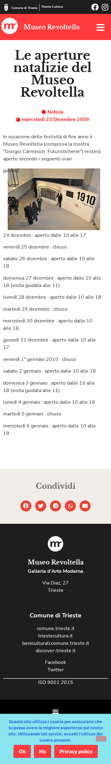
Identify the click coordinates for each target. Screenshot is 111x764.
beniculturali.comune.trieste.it (55, 643)
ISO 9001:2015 (55, 682)
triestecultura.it (55, 636)
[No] (101, 739)
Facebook (55, 662)
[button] (25, 505)
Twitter (55, 669)
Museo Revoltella (52, 27)
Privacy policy (76, 751)
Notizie (55, 112)
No (42, 751)
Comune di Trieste (24, 8)
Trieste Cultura (52, 7)
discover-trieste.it (56, 650)
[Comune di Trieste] (6, 7)
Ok (22, 751)
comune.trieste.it (56, 628)
